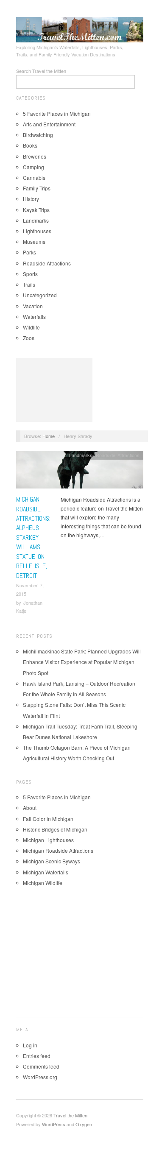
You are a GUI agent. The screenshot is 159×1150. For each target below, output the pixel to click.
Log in (30, 1045)
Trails (29, 284)
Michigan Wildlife (42, 882)
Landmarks (36, 220)
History (31, 198)
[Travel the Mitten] (79, 28)
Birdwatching (38, 134)
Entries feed (36, 1055)
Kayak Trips (36, 209)
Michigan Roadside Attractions (58, 850)
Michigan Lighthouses (48, 839)
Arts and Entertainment (49, 124)
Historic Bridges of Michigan (55, 829)
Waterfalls (34, 316)
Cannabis (34, 177)
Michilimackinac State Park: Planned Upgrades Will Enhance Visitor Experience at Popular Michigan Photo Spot (82, 662)
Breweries (34, 156)
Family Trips (36, 188)
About (29, 807)
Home (48, 436)
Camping (33, 166)
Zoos (28, 337)
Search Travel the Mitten (41, 70)
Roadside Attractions (47, 263)
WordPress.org (40, 1076)
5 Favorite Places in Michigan (57, 113)
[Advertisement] (54, 390)
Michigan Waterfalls (45, 872)
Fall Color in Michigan (48, 818)
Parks (29, 252)
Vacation (33, 306)
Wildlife (31, 327)
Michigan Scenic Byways (51, 861)
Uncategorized (40, 295)
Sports (30, 273)
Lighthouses (37, 230)
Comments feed (41, 1066)
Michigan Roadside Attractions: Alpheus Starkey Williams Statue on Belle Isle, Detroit (33, 537)
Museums (34, 241)
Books (30, 145)
